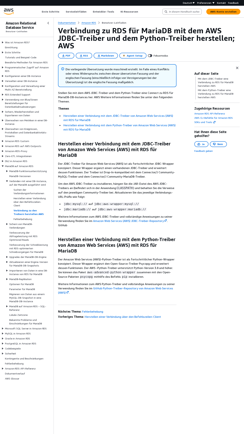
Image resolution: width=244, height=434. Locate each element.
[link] (114, 22)
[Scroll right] (140, 11)
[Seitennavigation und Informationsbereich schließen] (237, 68)
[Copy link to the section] (55, 144)
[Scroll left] (39, 11)
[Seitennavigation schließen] (48, 23)
